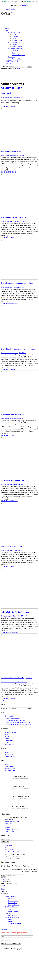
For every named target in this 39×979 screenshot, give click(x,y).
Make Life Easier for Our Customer (15, 612)
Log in (7, 764)
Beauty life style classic (11, 151)
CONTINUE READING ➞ (9, 106)
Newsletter (5, 929)
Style (6, 742)
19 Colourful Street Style (11, 546)
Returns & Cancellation (12, 851)
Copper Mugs (12, 903)
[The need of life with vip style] (19, 213)
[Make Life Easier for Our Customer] (19, 608)
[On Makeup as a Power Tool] (19, 476)
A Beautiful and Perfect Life (13, 414)
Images (7, 734)
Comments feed (10, 768)
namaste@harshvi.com (12, 822)
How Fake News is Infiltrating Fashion (16, 678)
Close (3, 700)
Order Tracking (9, 849)
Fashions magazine (11, 732)
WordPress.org (10, 771)
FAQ (6, 847)
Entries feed (9, 766)
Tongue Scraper (17, 40)
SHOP (7, 30)
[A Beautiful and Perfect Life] (19, 411)
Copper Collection (14, 32)
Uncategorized (9, 745)
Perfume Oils (16, 59)
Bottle (14, 34)
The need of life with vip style (13, 217)
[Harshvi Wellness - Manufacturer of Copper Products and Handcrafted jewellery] (6, 15)
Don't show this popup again (12, 949)
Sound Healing (17, 47)
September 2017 (10, 757)
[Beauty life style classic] (19, 148)
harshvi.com (8, 824)
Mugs (14, 38)
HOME (7, 28)
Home (18, 69)
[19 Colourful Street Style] (19, 542)
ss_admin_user (11, 88)
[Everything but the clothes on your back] (19, 345)
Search (29, 66)
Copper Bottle (13, 901)
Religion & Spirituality (15, 49)
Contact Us (8, 845)
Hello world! (6, 93)
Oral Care (15, 45)
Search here (5, 67)
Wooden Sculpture (18, 55)
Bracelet (15, 36)
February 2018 (9, 754)
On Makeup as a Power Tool (12, 480)
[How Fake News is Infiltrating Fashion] (19, 674)
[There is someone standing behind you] (19, 279)
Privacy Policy (9, 831)
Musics (7, 738)
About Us (8, 827)
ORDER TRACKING (11, 61)
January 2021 (9, 752)
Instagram (24, 5)
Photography (9, 740)
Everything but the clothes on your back (18, 349)
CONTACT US (9, 63)
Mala (13, 53)
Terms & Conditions (11, 829)
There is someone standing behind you (17, 283)
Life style (8, 736)
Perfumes (11, 57)
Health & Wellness (14, 43)
